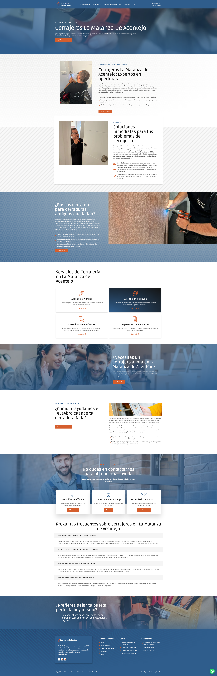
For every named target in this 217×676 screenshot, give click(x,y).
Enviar (108, 510)
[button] (212, 671)
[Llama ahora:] (148, 4)
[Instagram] (59, 659)
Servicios (96, 4)
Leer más (81, 308)
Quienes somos (85, 4)
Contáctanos (144, 510)
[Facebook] (62, 659)
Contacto (127, 4)
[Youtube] (65, 659)
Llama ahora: (155, 3)
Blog (134, 4)
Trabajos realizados (110, 4)
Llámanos (72, 510)
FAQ (120, 4)
